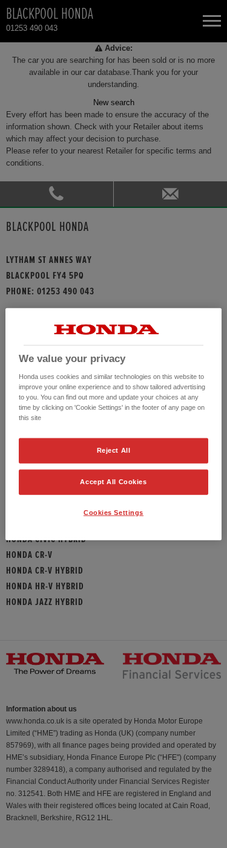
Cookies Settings (113, 512)
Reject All (114, 450)
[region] (113, 424)
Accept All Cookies (113, 481)
